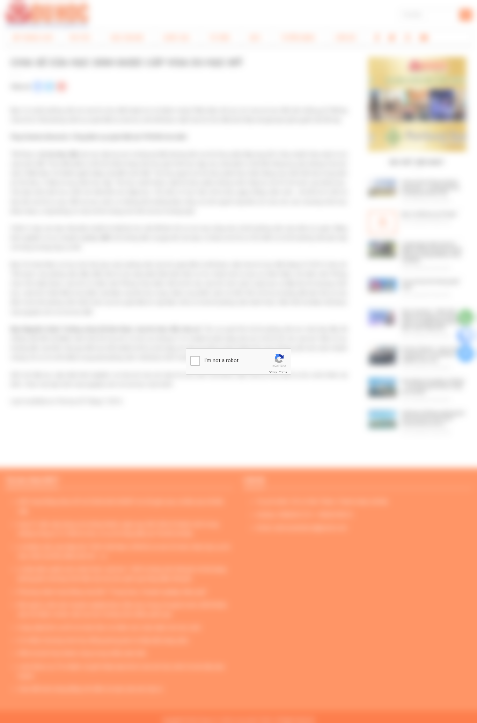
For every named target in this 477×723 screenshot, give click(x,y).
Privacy (273, 372)
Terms (283, 372)
